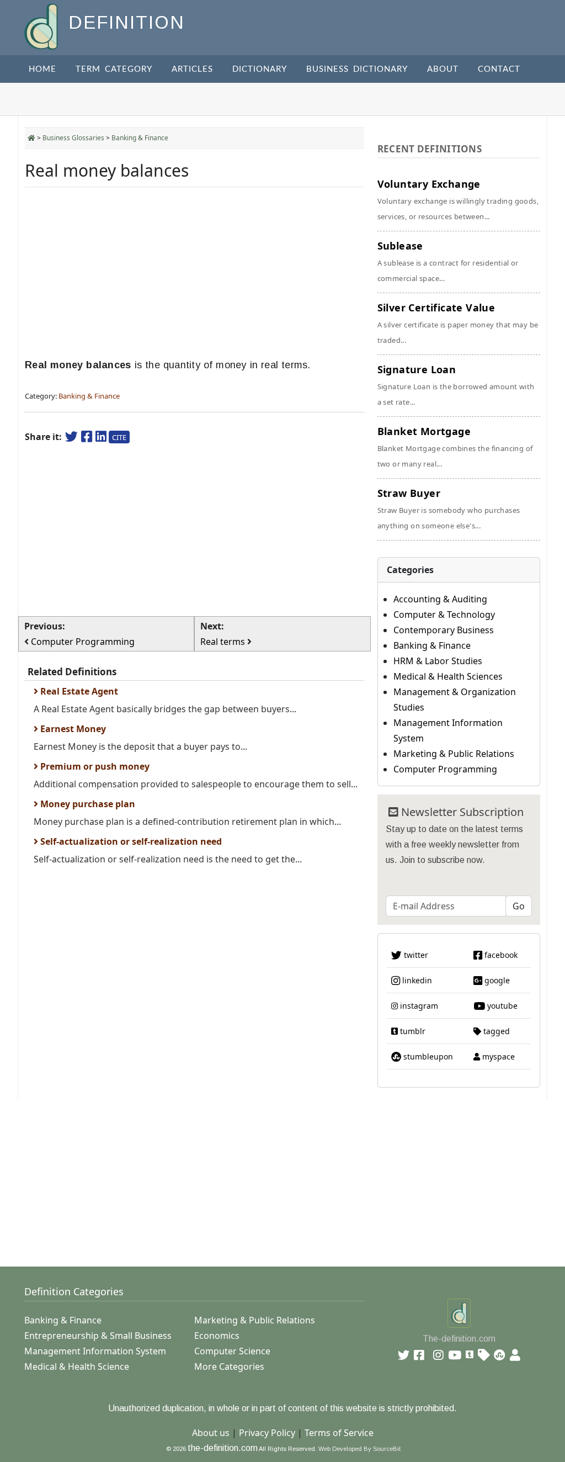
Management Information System (95, 1351)
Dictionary (259, 69)
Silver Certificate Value (458, 323)
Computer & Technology (444, 614)
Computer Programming (445, 769)
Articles (192, 69)
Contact (499, 69)
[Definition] (42, 25)
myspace (497, 1056)
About (443, 69)
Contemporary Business (443, 630)
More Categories (229, 1366)
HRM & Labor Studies (437, 661)
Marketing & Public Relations (453, 754)
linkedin (416, 980)
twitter (415, 955)
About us (211, 1433)
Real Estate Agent (78, 691)
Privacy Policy (267, 1433)
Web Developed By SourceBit (359, 1448)
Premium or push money (94, 766)
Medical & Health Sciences (448, 676)
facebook (500, 955)
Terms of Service (339, 1433)
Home (42, 69)
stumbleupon (427, 1056)
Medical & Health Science (76, 1366)
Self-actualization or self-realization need (130, 841)
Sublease (448, 261)
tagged (495, 1031)
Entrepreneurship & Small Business (98, 1335)
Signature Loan (456, 385)
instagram (418, 1005)
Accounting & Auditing (440, 599)
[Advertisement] (194, 272)
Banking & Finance (139, 137)
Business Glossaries (73, 137)
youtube (501, 1005)
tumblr (411, 1031)
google (496, 980)
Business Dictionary (357, 69)
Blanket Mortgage (455, 447)
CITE (119, 437)
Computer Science (232, 1351)
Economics (216, 1335)
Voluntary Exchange (458, 199)
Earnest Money (72, 729)
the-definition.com (223, 1448)
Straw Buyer (448, 508)
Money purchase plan (86, 804)
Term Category (114, 69)
